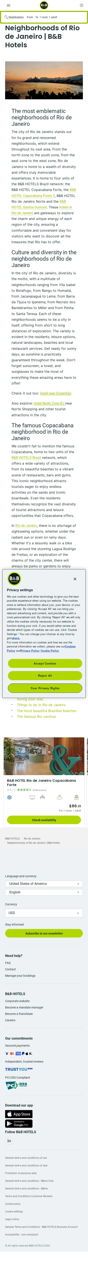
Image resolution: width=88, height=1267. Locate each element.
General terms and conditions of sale (26, 1165)
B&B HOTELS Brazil (26, 458)
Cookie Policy (50, 650)
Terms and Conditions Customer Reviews (28, 1196)
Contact (10, 969)
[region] (44, 633)
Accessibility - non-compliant (21, 1234)
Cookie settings (14, 1211)
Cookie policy (13, 1203)
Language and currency (21, 876)
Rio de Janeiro (26, 526)
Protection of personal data (21, 1173)
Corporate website (17, 1001)
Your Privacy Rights (45, 688)
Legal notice (12, 1219)
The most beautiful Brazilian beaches (46, 711)
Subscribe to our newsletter (44, 933)
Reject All (45, 675)
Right (79, 756)
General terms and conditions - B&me (26, 1188)
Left (8, 756)
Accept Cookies (45, 663)
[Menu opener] (8, 5)
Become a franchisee (19, 1014)
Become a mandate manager (24, 1007)
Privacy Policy (30, 650)
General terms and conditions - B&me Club (29, 1180)
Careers (10, 1020)
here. (16, 638)
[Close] (75, 579)
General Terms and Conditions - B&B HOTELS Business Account (41, 1226)
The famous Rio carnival (36, 716)
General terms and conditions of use (26, 1157)
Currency (11, 904)
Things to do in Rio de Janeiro (41, 705)
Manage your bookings (20, 975)
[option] (44, 80)
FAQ (8, 963)
